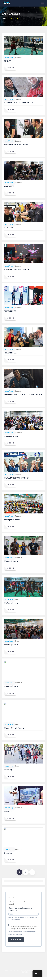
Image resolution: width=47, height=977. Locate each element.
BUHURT (7, 61)
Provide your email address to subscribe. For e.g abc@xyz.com (23, 919)
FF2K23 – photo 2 (11, 686)
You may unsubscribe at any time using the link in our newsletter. (22, 933)
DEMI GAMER (9, 228)
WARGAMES (9, 186)
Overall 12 (8, 811)
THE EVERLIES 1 (10, 353)
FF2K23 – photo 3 (11, 644)
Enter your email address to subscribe (20, 909)
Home (4, 18)
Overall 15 (8, 769)
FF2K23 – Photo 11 (11, 561)
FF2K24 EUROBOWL (12, 519)
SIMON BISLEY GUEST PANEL (16, 144)
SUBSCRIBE (16, 939)
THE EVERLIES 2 (10, 311)
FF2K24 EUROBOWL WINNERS (16, 478)
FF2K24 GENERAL (11, 436)
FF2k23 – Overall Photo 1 (14, 728)
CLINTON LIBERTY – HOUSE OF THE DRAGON (23, 394)
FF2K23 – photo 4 (11, 603)
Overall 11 (8, 853)
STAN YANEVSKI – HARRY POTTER (18, 103)
